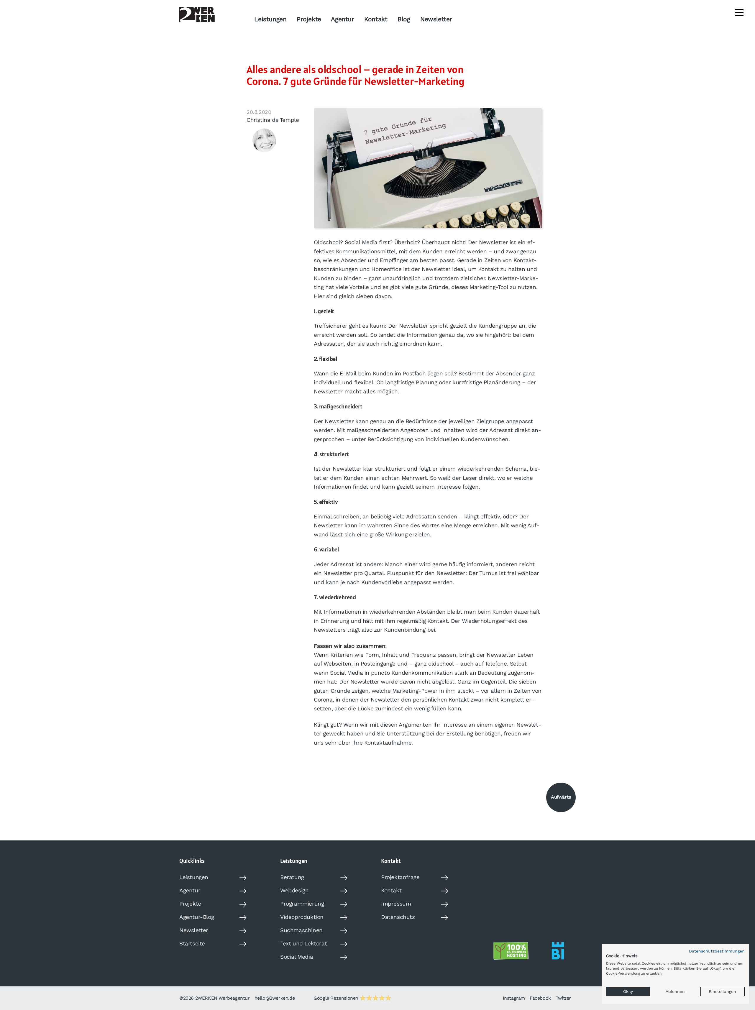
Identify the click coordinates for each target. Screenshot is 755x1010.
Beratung (292, 877)
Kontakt (375, 19)
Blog (404, 19)
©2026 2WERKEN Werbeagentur (214, 998)
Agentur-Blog (196, 917)
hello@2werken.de (275, 998)
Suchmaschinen (301, 930)
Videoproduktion (302, 917)
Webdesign (294, 890)
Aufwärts (561, 797)
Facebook (540, 998)
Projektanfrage (400, 877)
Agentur (342, 19)
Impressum (396, 903)
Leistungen (270, 19)
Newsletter (436, 19)
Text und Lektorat (303, 943)
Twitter (563, 998)
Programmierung (302, 903)
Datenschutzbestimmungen (717, 951)
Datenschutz (398, 917)
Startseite (192, 943)
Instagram (514, 998)
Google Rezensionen (337, 998)
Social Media (296, 956)
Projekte (309, 19)
